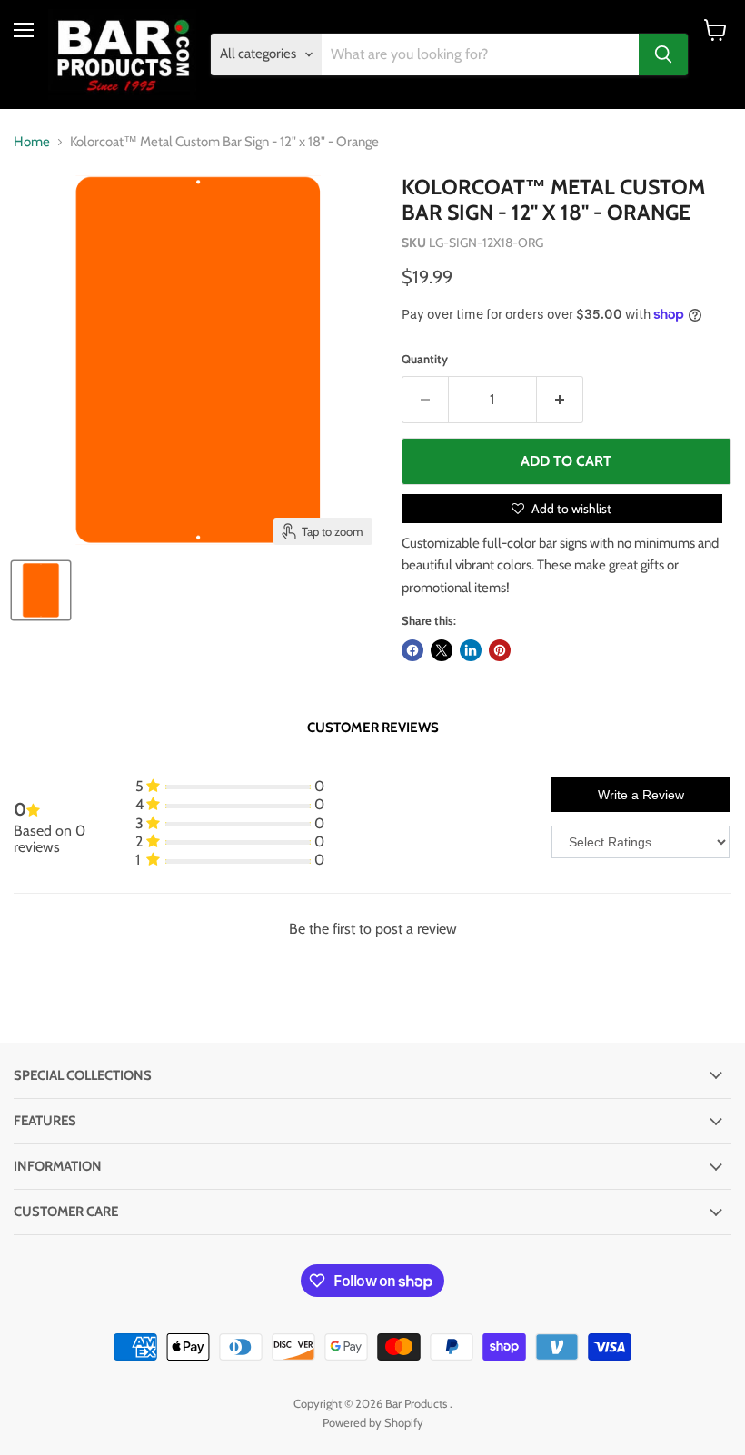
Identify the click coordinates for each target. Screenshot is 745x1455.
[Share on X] (441, 650)
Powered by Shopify (373, 1422)
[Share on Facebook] (412, 650)
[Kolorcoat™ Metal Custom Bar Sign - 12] (41, 590)
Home (32, 142)
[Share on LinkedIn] (471, 650)
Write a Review (641, 794)
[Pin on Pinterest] (500, 650)
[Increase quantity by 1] (560, 399)
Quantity (425, 359)
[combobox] (481, 54)
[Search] (663, 54)
